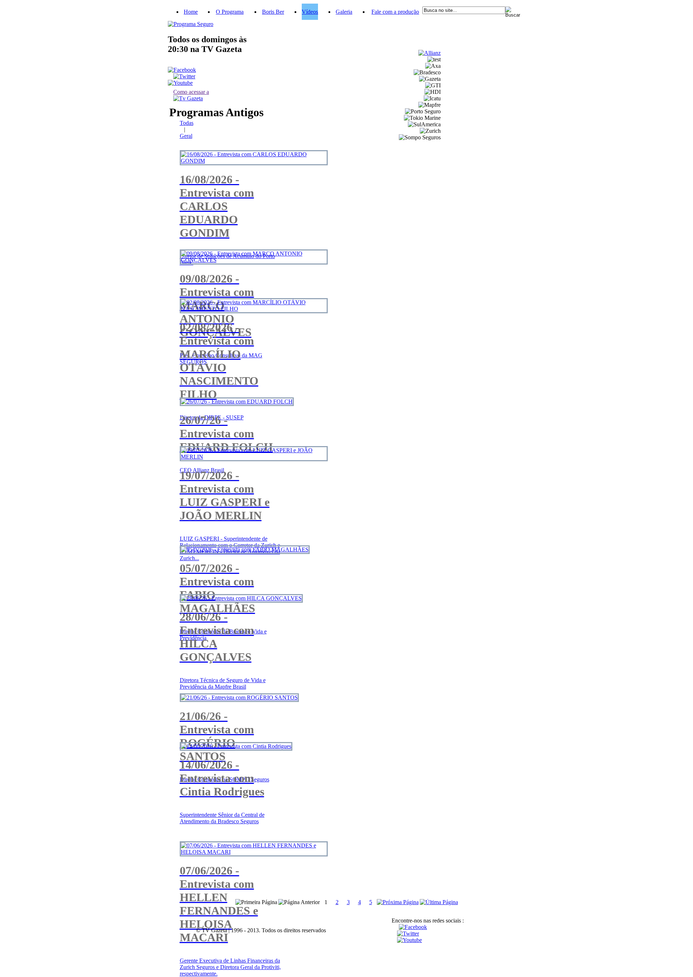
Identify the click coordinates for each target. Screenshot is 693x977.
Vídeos (310, 12)
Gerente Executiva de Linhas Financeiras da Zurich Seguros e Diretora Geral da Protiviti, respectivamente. (230, 967)
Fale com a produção (395, 12)
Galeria (344, 12)
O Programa (230, 12)
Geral (186, 136)
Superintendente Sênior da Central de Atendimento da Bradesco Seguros (222, 818)
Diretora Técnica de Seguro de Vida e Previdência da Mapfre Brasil (223, 683)
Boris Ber (273, 12)
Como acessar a (191, 92)
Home (191, 12)
